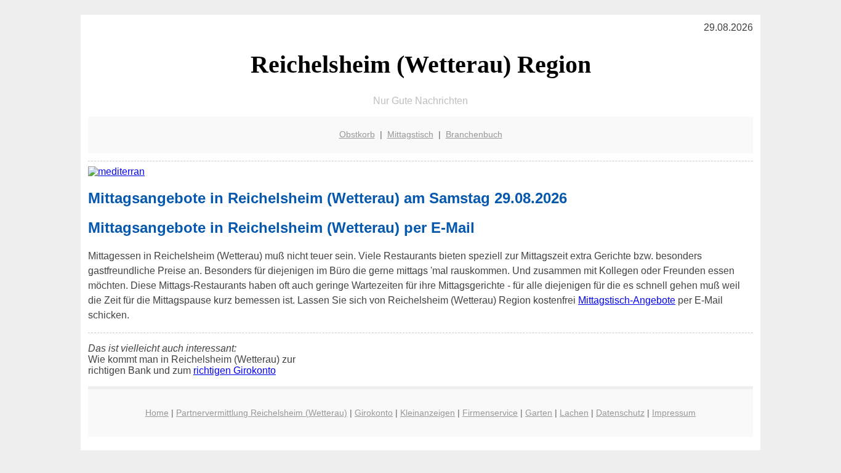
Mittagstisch (410, 134)
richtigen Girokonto (234, 370)
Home (157, 413)
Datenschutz (620, 413)
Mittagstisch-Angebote (626, 300)
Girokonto (374, 413)
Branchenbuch (474, 134)
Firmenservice (490, 413)
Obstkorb (357, 134)
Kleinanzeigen (427, 413)
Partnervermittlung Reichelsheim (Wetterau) (261, 413)
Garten (538, 413)
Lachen (574, 413)
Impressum (674, 413)
